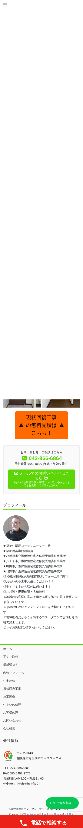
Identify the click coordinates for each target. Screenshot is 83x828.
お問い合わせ (12, 720)
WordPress (29, 814)
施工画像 (9, 696)
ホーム (7, 649)
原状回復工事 (12, 688)
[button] (41, 425)
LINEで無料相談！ (62, 803)
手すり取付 (10, 656)
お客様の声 (10, 712)
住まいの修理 (12, 704)
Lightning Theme (52, 814)
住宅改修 (9, 680)
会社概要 (9, 728)
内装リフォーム (13, 673)
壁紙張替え (10, 664)
